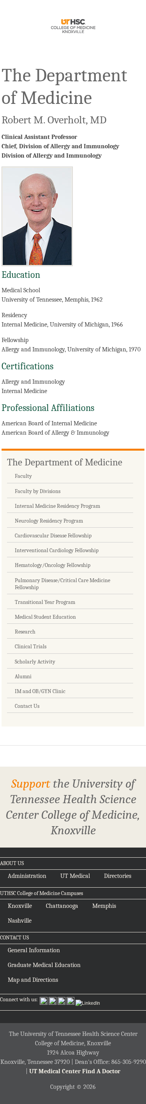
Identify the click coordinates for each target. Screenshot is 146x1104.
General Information (34, 950)
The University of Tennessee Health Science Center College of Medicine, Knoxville (73, 27)
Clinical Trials (30, 646)
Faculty (23, 476)
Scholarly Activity (35, 661)
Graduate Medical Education (44, 965)
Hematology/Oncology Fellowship (52, 565)
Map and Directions (33, 979)
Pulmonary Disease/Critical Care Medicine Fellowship (62, 584)
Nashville (20, 920)
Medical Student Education (45, 617)
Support (30, 783)
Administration (27, 875)
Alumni (23, 676)
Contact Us (27, 706)
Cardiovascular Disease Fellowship (53, 535)
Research (25, 631)
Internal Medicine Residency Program (57, 506)
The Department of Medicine (64, 462)
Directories (117, 875)
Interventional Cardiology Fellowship (57, 550)
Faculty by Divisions (37, 491)
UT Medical (75, 875)
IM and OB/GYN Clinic (40, 691)
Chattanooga (62, 905)
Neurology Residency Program (49, 521)
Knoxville (20, 905)
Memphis (104, 905)
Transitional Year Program (45, 602)
